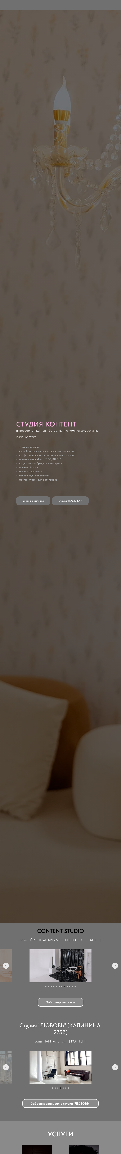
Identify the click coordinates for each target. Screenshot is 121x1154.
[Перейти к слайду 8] (64, 986)
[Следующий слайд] (115, 966)
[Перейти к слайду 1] (45, 986)
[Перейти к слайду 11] (72, 986)
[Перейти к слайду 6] (59, 986)
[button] (33, 500)
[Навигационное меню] (4, 5)
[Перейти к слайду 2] (48, 986)
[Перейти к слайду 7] (61, 986)
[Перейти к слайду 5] (56, 986)
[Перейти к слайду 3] (51, 986)
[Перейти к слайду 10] (69, 986)
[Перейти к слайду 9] (67, 986)
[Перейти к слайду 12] (75, 986)
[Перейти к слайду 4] (53, 986)
